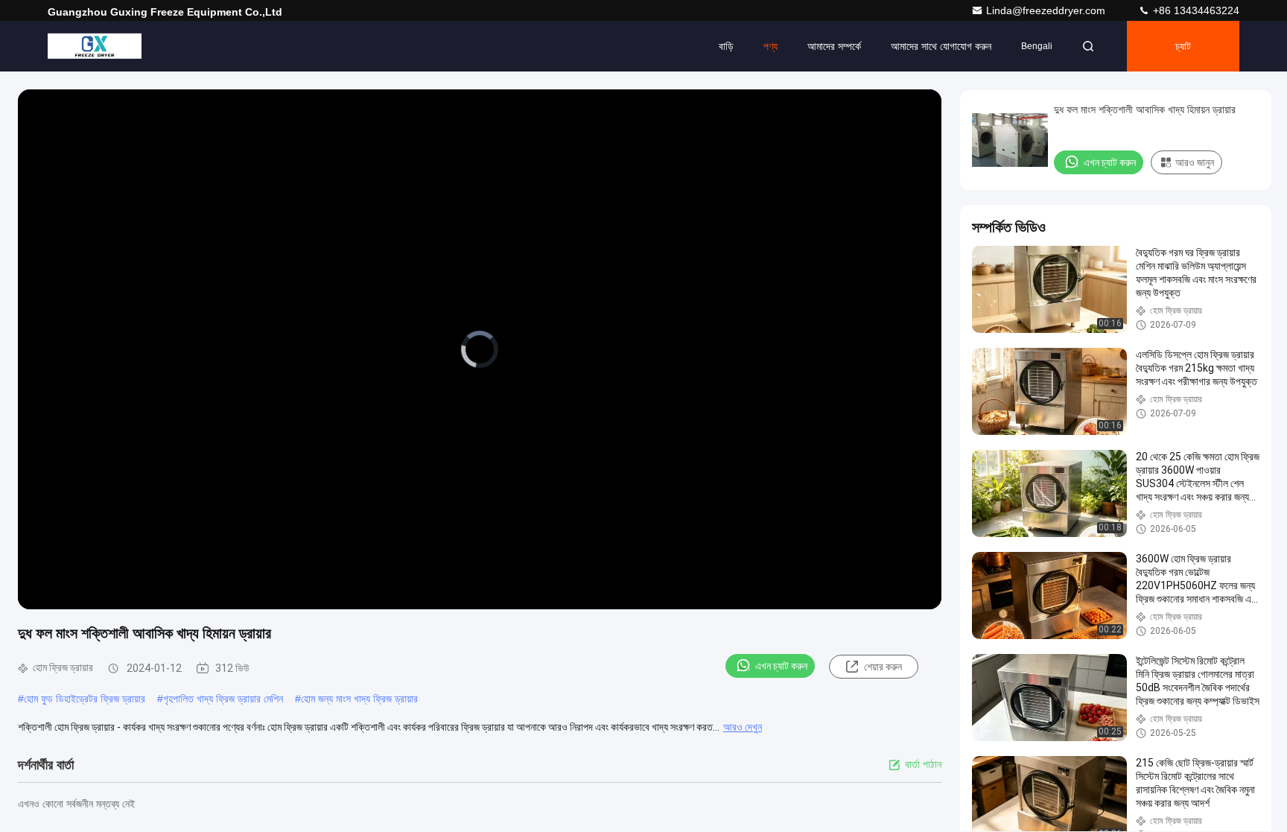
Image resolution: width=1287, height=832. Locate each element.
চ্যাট (1183, 46)
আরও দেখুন (742, 727)
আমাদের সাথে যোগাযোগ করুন (941, 46)
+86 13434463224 (1194, 10)
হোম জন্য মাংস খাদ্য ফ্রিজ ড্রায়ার (359, 699)
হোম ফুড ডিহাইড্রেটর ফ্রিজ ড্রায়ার (84, 699)
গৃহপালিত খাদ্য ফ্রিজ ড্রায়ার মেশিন (223, 699)
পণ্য (770, 46)
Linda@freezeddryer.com (1047, 10)
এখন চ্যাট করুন (781, 666)
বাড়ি (726, 46)
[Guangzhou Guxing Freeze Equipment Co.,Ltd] (95, 46)
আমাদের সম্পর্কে (834, 46)
